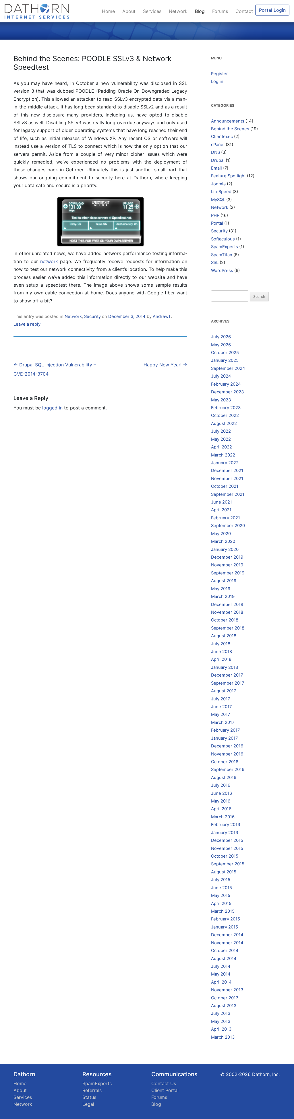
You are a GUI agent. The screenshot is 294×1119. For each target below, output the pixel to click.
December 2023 (227, 392)
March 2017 (222, 722)
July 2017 (220, 699)
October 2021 (224, 486)
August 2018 (223, 635)
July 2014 (221, 966)
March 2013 (223, 1037)
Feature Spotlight (228, 175)
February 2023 (226, 407)
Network (179, 11)
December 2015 (227, 840)
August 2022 (224, 423)
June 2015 (221, 887)
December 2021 (227, 470)
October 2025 (225, 352)
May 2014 (221, 974)
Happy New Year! (165, 365)
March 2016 (223, 816)
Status (89, 1097)
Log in (217, 81)
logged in (52, 408)
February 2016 (225, 824)
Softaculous (223, 239)
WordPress (222, 270)
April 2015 (221, 903)
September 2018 (227, 628)
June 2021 (221, 502)
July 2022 (221, 431)
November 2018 (227, 612)
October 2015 (224, 856)
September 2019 (227, 573)
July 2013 (220, 1013)
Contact (244, 11)
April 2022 (221, 447)
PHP (215, 215)
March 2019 (223, 596)
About (130, 11)
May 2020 (221, 533)
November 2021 (227, 478)
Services (153, 11)
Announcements (227, 121)
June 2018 (221, 651)
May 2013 (220, 1021)
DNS (215, 152)
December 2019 (227, 557)
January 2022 (225, 462)
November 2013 (227, 989)
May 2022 (221, 439)
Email (216, 168)
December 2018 (227, 604)
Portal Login (272, 10)
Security (92, 316)
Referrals (92, 1090)
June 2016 (221, 793)
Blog (201, 11)
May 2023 (221, 400)
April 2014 (221, 982)
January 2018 (224, 667)
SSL (214, 262)
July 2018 (220, 643)
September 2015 (227, 864)
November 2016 (227, 754)
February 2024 (226, 384)
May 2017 (220, 714)
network (49, 261)
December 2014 (227, 934)
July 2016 (220, 785)
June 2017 (221, 706)
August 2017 (223, 690)
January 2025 (225, 360)
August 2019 (223, 580)
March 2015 (223, 911)
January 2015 (224, 927)
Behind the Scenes (230, 128)
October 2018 (224, 620)
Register (219, 73)
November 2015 (227, 848)
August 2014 (224, 958)
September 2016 (227, 769)
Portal (217, 223)
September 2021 (227, 494)
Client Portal (165, 1090)
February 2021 (225, 517)
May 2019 (220, 588)
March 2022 (223, 455)
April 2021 (221, 509)
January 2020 (225, 549)
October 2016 (224, 761)
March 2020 (223, 541)
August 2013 (223, 1005)
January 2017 (224, 738)
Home (110, 11)
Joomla (218, 184)
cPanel (218, 144)
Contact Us (163, 1083)
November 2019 (227, 565)
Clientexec (222, 136)
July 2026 (221, 336)
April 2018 (221, 659)
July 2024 (221, 376)
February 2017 (225, 730)
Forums (221, 11)
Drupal (218, 160)
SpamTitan (221, 254)
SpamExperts (224, 246)
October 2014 (225, 950)
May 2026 (221, 344)
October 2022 (225, 415)
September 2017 (227, 683)
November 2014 (227, 942)
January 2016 (224, 832)
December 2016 (227, 746)
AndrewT (162, 316)
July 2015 (220, 879)
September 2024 (228, 368)
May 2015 (220, 895)
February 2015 (225, 919)
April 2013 (221, 1029)
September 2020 (228, 525)
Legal (88, 1104)
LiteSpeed (221, 191)
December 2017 (227, 675)
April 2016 (221, 808)
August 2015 (223, 872)
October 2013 (224, 998)
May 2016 (220, 801)
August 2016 (223, 777)
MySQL (218, 199)
